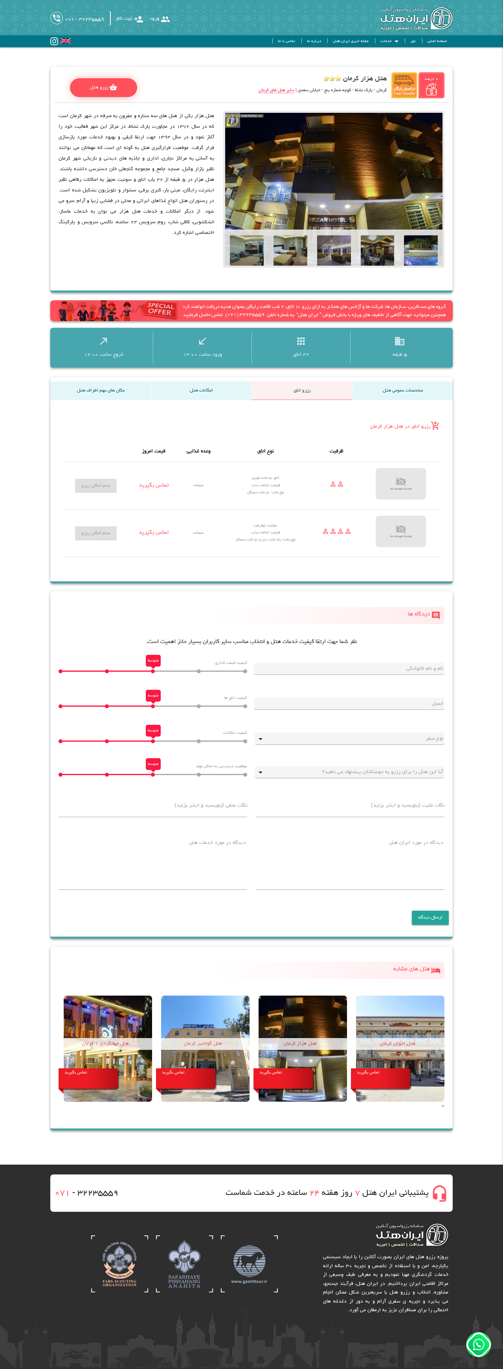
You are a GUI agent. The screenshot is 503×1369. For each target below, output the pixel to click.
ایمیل (437, 704)
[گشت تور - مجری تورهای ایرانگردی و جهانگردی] (249, 1291)
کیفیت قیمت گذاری (231, 663)
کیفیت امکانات (235, 733)
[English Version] (65, 43)
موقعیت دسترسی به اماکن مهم (221, 766)
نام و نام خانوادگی (424, 669)
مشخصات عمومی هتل (403, 390)
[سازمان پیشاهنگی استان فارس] (119, 1291)
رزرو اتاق (302, 390)
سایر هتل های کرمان (276, 90)
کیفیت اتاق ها (235, 698)
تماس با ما (286, 41)
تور (413, 41)
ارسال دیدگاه (430, 918)
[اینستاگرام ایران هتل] (54, 44)
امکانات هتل (201, 390)
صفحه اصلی (437, 41)
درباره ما (314, 41)
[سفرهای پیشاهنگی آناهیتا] (184, 1291)
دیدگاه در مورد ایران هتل (416, 843)
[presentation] (443, 1106)
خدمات (390, 41)
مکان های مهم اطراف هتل (101, 390)
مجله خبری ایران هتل (351, 41)
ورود (159, 19)
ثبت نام (130, 19)
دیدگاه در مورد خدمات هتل (217, 843)
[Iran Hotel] (409, 30)
